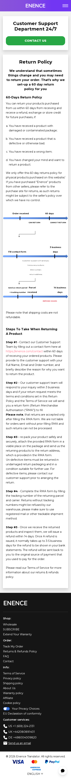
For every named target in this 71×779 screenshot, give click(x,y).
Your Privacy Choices (25, 708)
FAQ (6, 656)
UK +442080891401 (21, 731)
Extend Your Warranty (17, 634)
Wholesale (10, 624)
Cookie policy (11, 703)
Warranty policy (13, 693)
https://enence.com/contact (24, 351)
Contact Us (35, 40)
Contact (8, 661)
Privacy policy (12, 678)
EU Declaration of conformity (22, 713)
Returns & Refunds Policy (20, 651)
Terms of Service (14, 673)
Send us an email (19, 743)
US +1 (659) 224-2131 (21, 726)
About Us (9, 688)
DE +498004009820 (22, 737)
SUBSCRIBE (11, 629)
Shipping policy (13, 683)
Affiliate (8, 698)
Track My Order (13, 646)
